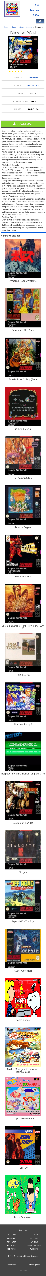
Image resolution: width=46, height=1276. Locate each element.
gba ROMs (11, 1235)
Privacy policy (34, 1265)
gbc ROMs (34, 1235)
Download (24, 123)
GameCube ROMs (34, 1245)
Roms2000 (18, 1256)
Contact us (23, 1271)
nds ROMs (11, 1242)
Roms (14, 27)
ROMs (36, 5)
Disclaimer (12, 1265)
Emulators (34, 10)
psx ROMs (34, 1242)
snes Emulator (33, 85)
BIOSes (36, 15)
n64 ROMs (11, 1245)
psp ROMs (11, 1249)
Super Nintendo (25, 27)
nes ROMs (34, 1238)
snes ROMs (33, 77)
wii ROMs (34, 1249)
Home (6, 27)
